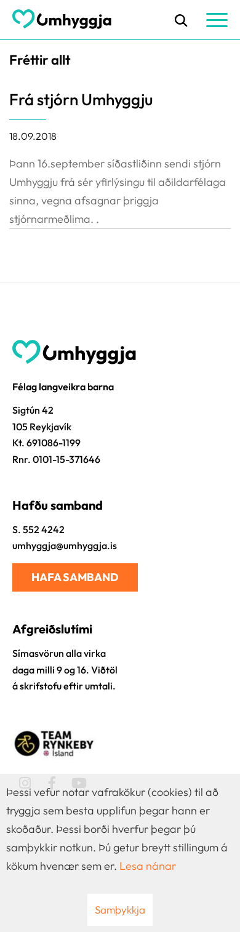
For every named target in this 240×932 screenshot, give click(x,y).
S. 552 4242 (38, 529)
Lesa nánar (147, 866)
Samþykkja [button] (120, 909)
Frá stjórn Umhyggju (81, 99)
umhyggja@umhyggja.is (64, 545)
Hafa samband (75, 577)
